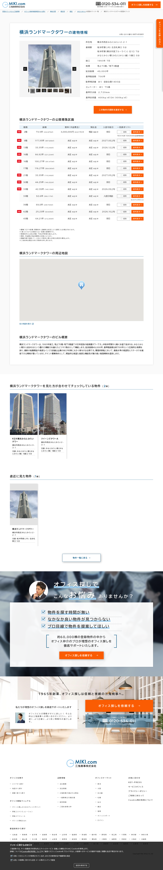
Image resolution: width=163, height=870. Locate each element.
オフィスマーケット (103, 778)
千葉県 (124, 834)
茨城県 (84, 834)
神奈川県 (144, 834)
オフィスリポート (104, 815)
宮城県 (44, 834)
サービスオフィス (136, 787)
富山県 (24, 839)
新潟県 (14, 839)
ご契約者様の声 (66, 806)
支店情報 (63, 788)
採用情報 (63, 802)
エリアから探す (18, 784)
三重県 (104, 839)
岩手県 (34, 834)
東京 (99, 784)
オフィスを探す (16, 778)
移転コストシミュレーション (22, 811)
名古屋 (100, 793)
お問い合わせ (134, 778)
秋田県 (54, 834)
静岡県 (84, 839)
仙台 (99, 802)
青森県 (24, 834)
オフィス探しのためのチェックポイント (26, 807)
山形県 (64, 834)
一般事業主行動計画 (67, 797)
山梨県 (54, 839)
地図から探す (17, 788)
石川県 (34, 839)
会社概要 (63, 784)
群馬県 (104, 834)
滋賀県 (114, 839)
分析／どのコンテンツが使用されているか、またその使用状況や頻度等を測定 (41, 856)
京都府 (124, 839)
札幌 (99, 797)
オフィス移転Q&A (19, 820)
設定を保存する (81, 865)
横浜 (99, 806)
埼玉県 (114, 834)
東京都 (134, 834)
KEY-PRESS (135, 782)
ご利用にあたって (136, 795)
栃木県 (94, 834)
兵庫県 (144, 839)
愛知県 (94, 839)
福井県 (44, 839)
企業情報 (61, 778)
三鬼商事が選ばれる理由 (69, 793)
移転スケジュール (18, 816)
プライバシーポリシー (137, 791)
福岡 (99, 811)
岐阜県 (74, 839)
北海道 (14, 834)
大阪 (99, 788)
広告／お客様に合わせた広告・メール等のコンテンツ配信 (34, 860)
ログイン (101, 820)
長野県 (64, 839)
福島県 (74, 834)
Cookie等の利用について (31, 851)
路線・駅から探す (18, 793)
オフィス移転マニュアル (20, 801)
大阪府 (134, 839)
